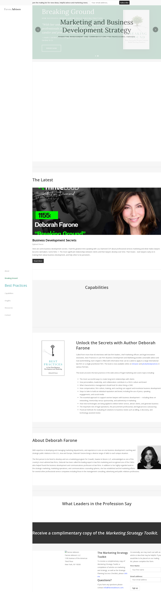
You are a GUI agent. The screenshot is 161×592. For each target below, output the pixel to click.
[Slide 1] (95, 55)
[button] (53, 385)
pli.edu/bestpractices (150, 364)
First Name (135, 566)
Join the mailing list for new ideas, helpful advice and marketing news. (60, 2)
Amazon (135, 364)
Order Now (51, 48)
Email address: (136, 576)
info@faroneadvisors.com (113, 587)
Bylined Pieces (37, 244)
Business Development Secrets (54, 240)
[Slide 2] (97, 55)
